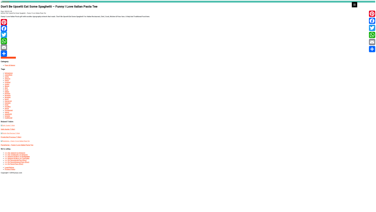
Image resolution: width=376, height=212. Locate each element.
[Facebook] (188, 28)
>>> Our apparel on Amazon (15, 153)
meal (6, 105)
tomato (7, 116)
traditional (8, 118)
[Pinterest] (188, 22)
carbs (7, 77)
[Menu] (354, 4)
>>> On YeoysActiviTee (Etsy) (16, 160)
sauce (7, 112)
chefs (7, 80)
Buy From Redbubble (8, 58)
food (6, 90)
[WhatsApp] (188, 41)
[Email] (188, 47)
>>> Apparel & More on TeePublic (17, 158)
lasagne (8, 97)
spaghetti (8, 114)
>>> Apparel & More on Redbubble (17, 157)
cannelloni (8, 75)
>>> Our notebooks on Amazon (16, 155)
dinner (7, 86)
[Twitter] (188, 35)
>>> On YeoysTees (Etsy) (14, 164)
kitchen (7, 94)
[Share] (188, 53)
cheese (7, 79)
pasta (7, 108)
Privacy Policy (10, 169)
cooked (7, 82)
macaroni (8, 101)
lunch (7, 99)
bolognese (9, 73)
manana (7, 103)
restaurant (9, 110)
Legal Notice (9, 167)
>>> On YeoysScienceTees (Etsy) (17, 162)
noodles (8, 107)
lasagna (7, 95)
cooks (7, 84)
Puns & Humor (10, 65)
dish (6, 88)
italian (7, 92)
